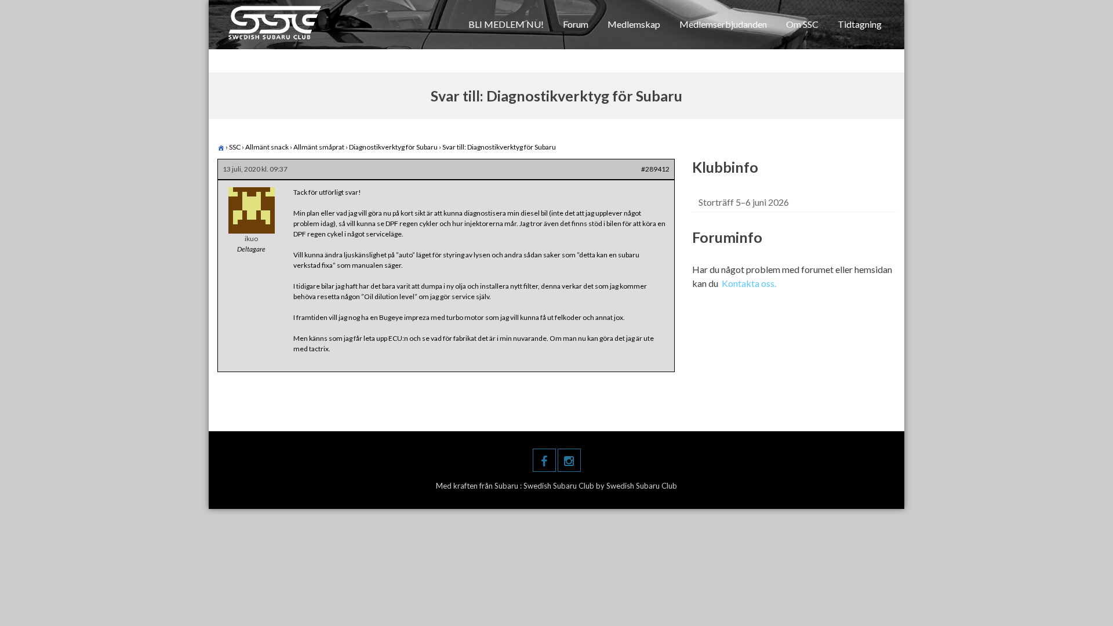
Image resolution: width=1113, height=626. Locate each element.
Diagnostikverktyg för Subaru (393, 147)
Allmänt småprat (318, 147)
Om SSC (802, 24)
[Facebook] (544, 460)
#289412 (655, 169)
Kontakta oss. (749, 283)
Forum (575, 24)
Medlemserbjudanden (723, 24)
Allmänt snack (267, 147)
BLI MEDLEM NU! (506, 24)
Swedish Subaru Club (559, 485)
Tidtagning (860, 24)
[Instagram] (569, 460)
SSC (235, 147)
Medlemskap (634, 24)
